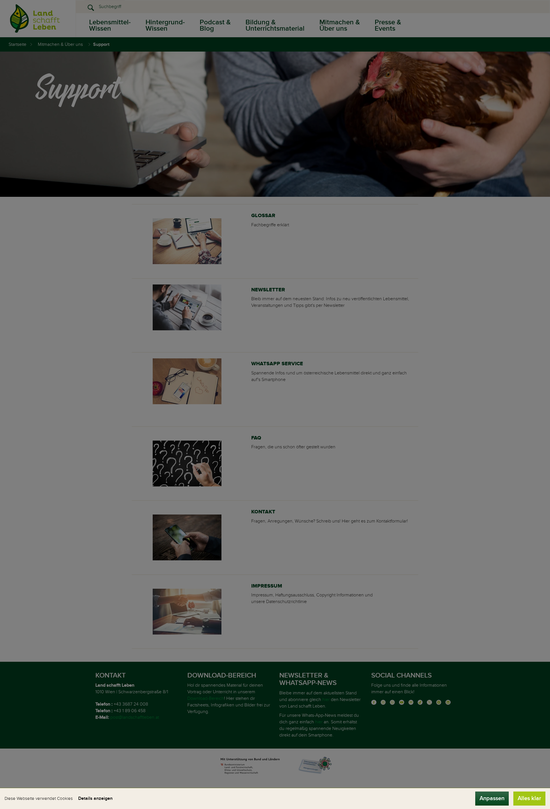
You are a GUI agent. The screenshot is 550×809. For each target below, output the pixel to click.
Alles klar (529, 798)
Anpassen (492, 798)
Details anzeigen (95, 798)
